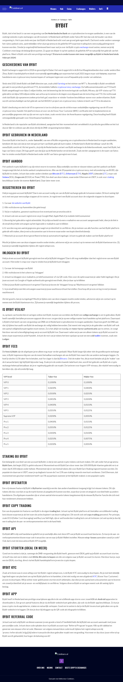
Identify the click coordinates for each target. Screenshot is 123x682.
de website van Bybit (21, 203)
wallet (98, 335)
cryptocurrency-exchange (69, 87)
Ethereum (70, 173)
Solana (5, 177)
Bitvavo (63, 358)
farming (61, 83)
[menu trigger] (6, 8)
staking (110, 177)
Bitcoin (55, 173)
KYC (95, 576)
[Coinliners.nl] (20, 8)
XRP (91, 173)
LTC (105, 173)
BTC (62, 173)
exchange (84, 47)
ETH (78, 173)
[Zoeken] (119, 8)
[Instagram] (61, 661)
